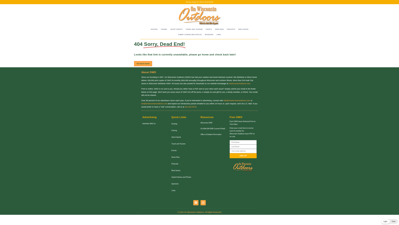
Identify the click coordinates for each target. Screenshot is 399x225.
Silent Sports (176, 29)
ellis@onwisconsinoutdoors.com (237, 100)
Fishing (164, 29)
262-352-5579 (190, 107)
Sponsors (209, 34)
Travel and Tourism (194, 29)
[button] (389, 221)
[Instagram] (203, 202)
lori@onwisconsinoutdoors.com (154, 104)
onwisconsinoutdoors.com (239, 83)
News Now (219, 29)
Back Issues (243, 29)
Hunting (154, 29)
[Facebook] (195, 202)
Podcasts (231, 29)
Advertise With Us (149, 123)
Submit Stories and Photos (190, 34)
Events (209, 29)
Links (219, 34)
